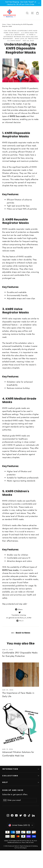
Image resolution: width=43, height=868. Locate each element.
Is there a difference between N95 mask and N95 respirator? (20, 36)
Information (10, 769)
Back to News (22, 632)
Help (5, 782)
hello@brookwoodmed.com (14, 842)
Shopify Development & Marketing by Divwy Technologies (26, 847)
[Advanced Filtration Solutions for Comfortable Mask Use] (20, 724)
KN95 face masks (18, 116)
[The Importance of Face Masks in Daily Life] (20, 674)
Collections (10, 776)
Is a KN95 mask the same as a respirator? (21, 34)
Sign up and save (12, 790)
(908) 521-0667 (29, 842)
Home (4, 24)
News (9, 24)
